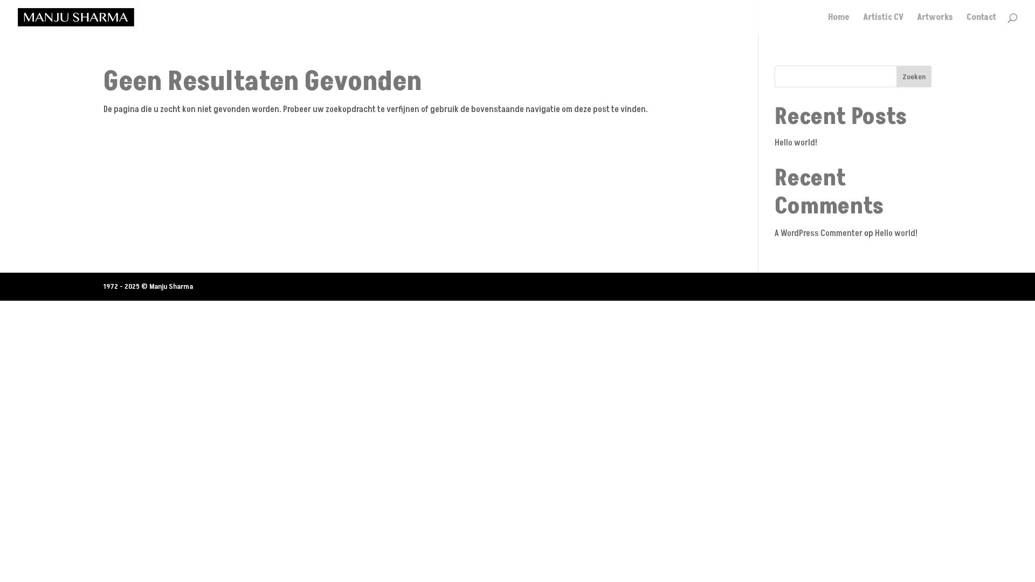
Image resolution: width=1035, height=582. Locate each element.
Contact (981, 18)
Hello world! (796, 143)
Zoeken (914, 77)
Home (839, 18)
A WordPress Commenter (818, 233)
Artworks (935, 18)
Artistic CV (883, 18)
